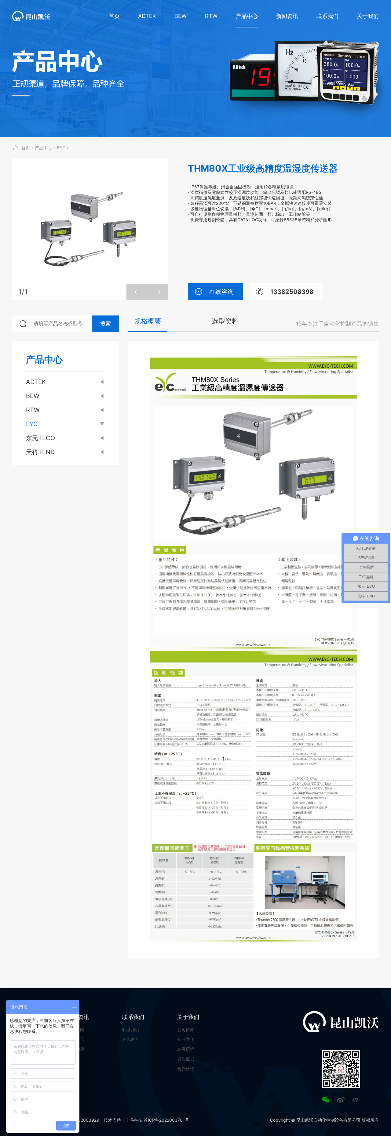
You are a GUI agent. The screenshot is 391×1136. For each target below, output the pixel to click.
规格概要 (147, 321)
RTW (33, 410)
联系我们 (133, 1017)
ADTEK (36, 382)
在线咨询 (221, 291)
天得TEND (40, 452)
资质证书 (185, 1058)
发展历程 (185, 1049)
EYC (61, 148)
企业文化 (185, 1039)
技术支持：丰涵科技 (123, 1120)
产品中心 (43, 148)
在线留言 (130, 1039)
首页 (25, 148)
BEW (32, 396)
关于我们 (188, 1017)
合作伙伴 (185, 1068)
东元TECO (40, 438)
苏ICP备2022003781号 (166, 1120)
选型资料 (225, 321)
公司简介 (185, 1029)
